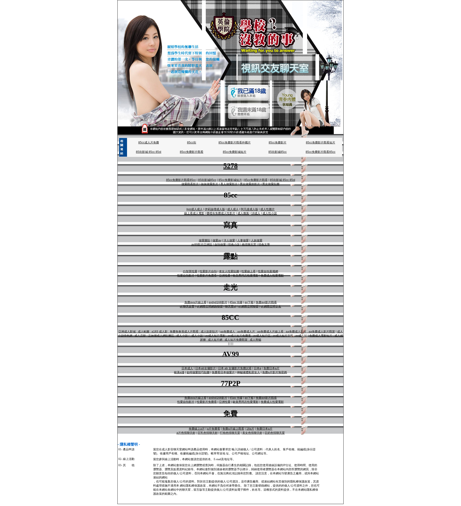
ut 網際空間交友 (271, 306)
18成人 (255, 213)
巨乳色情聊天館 (208, 433)
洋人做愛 (229, 240)
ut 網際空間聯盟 (248, 306)
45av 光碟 (236, 302)
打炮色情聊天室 (230, 433)
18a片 (250, 428)
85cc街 (191, 142)
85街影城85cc (277, 152)
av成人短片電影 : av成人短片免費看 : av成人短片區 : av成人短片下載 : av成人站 (256, 335)
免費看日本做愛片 (223, 372)
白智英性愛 (190, 271)
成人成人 (233, 209)
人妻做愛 (243, 240)
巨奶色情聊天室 (275, 433)
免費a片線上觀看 (233, 428)
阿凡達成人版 (249, 209)
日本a (257, 368)
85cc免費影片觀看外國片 (234, 142)
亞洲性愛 (224, 275)
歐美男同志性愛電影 (246, 275)
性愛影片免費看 (207, 275)
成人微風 (243, 213)
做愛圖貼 (204, 240)
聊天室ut (230, 306)
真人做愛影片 (229, 184)
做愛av (216, 240)
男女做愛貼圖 (270, 184)
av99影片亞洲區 (201, 244)
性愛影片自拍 (208, 271)
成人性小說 (269, 213)
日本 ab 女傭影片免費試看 (235, 368)
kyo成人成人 (195, 209)
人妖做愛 (256, 240)
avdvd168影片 (218, 302)
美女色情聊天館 (252, 433)
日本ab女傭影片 (205, 368)
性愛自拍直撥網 (268, 271)
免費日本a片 (271, 368)
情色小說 (234, 244)
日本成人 (187, 368)
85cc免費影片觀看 (191, 152)
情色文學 (264, 244)
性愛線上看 (248, 271)
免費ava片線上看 (195, 302)
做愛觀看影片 (190, 184)
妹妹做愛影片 (209, 184)
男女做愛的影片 (250, 184)
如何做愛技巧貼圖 (198, 372)
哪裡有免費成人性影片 (220, 213)
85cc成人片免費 (148, 142)
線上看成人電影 (194, 213)
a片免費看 (213, 428)
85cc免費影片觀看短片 (320, 142)
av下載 (249, 302)
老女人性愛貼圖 (229, 271)
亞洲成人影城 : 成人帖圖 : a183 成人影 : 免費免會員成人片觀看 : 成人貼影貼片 (168, 331)
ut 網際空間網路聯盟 (210, 306)
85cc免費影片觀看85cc (320, 152)
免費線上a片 (197, 428)
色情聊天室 (249, 244)
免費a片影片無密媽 (274, 372)
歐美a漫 (179, 372)
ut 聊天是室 (187, 306)
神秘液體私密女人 (248, 372)
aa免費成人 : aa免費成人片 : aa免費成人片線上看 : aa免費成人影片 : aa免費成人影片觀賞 (277, 331)
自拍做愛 (220, 244)
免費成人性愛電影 (272, 275)
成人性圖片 (267, 209)
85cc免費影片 (277, 142)
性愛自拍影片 (185, 275)
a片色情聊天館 (185, 433)
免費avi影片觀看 (266, 302)
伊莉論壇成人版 (215, 209)
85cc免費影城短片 (234, 152)
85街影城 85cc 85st (148, 152)
